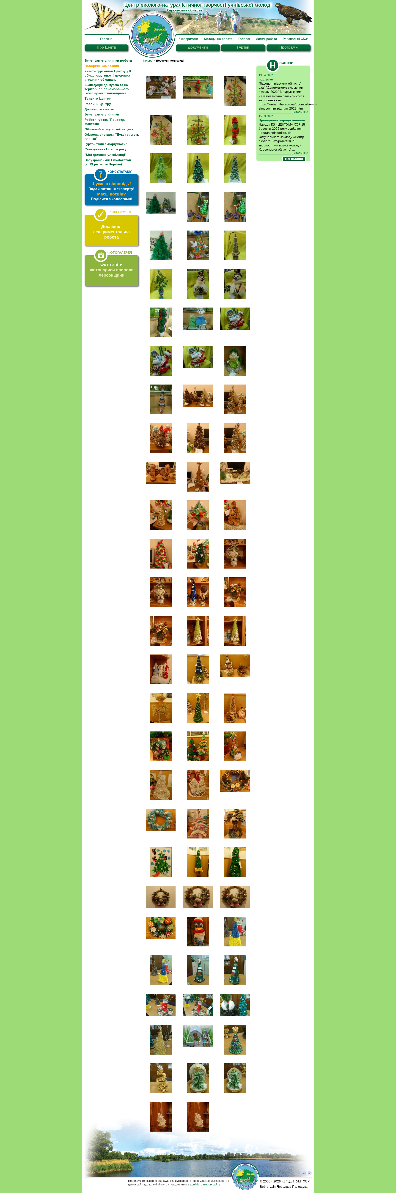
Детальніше (300, 112)
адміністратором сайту (205, 1184)
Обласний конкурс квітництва (109, 129)
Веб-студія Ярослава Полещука (284, 1186)
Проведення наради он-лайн (282, 120)
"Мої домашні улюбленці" (105, 155)
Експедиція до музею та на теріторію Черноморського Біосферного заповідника (107, 89)
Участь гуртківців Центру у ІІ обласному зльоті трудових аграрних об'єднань (108, 75)
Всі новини (294, 159)
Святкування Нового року (105, 149)
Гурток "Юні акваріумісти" (106, 144)
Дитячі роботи (266, 39)
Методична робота (218, 39)
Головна (106, 39)
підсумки (266, 79)
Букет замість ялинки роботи (108, 60)
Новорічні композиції (102, 66)
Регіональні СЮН (295, 39)
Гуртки (243, 47)
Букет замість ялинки (102, 114)
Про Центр (106, 47)
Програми (288, 47)
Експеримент (188, 39)
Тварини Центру (98, 98)
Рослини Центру (98, 104)
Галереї (244, 39)
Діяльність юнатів (99, 109)
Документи (198, 47)
